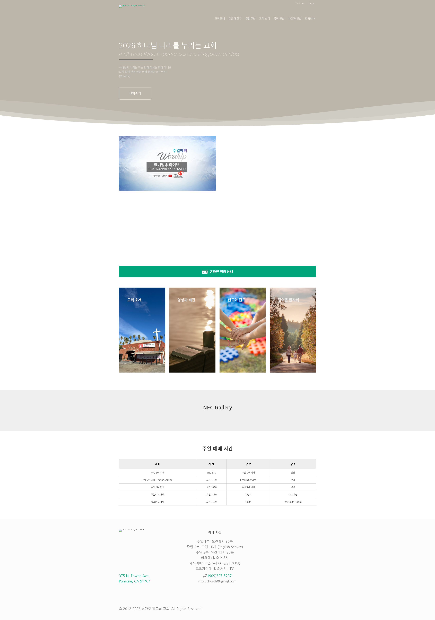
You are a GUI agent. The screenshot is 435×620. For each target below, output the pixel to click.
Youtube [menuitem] (299, 3)
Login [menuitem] (311, 3)
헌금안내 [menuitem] (310, 18)
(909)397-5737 (220, 576)
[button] (135, 94)
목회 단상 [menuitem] (279, 18)
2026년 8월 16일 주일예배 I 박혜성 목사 (255, 148)
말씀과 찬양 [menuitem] (235, 18)
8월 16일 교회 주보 (239, 178)
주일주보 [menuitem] (250, 18)
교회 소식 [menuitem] (264, 18)
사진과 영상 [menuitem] (294, 18)
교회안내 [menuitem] (220, 18)
